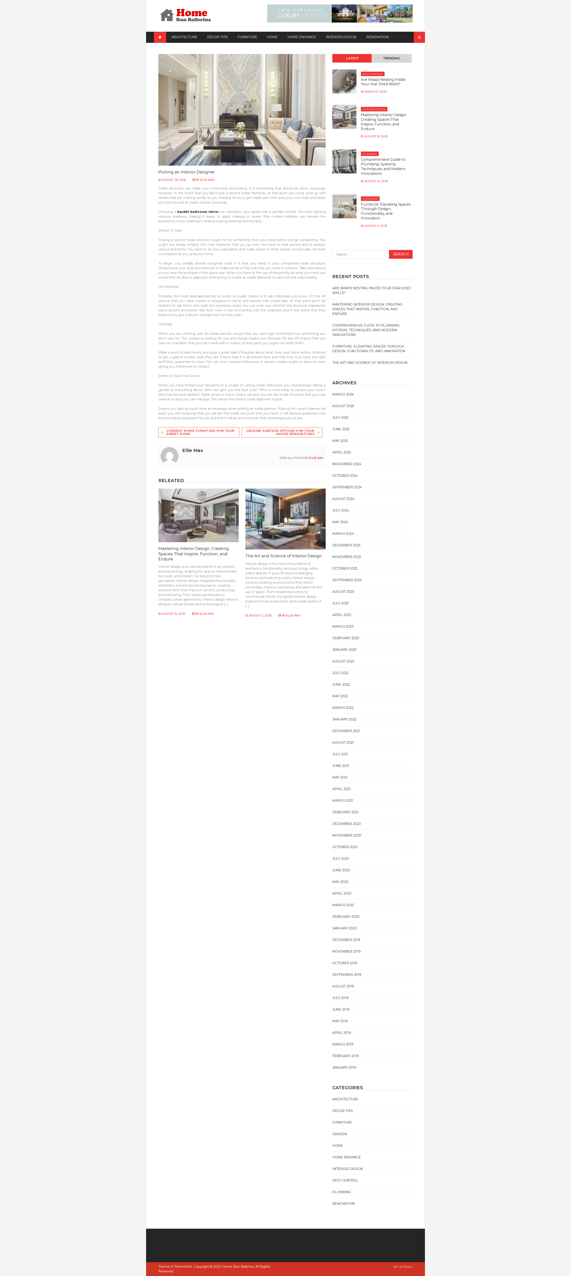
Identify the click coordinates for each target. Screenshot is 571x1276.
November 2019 (346, 951)
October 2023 (344, 568)
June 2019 (341, 1009)
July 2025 (340, 418)
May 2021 (340, 777)
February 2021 (345, 812)
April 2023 (341, 615)
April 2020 (342, 893)
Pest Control (372, 74)
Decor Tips (217, 37)
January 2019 (344, 1068)
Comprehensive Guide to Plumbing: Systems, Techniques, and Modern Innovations (383, 166)
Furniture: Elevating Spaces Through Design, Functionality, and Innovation (385, 211)
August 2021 (343, 743)
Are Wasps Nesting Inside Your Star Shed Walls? (383, 81)
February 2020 (346, 917)
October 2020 (345, 847)
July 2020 (340, 859)
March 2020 (343, 905)
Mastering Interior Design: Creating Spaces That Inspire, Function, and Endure (193, 554)
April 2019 (341, 1033)
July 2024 (340, 510)
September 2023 (347, 580)
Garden (339, 1134)
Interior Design (341, 37)
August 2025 (343, 406)
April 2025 (341, 452)
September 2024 (347, 487)
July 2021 (340, 754)
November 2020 (346, 835)
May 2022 (340, 696)
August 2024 (343, 499)
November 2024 (346, 464)
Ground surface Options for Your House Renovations (280, 432)
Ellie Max (207, 179)
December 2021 (346, 731)
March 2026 (343, 394)
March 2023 (343, 626)
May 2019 (340, 1021)
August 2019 (343, 986)
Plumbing (369, 154)
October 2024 (345, 476)
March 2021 (342, 801)
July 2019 (340, 998)
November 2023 (346, 557)
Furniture (247, 37)
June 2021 (340, 766)
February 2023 (345, 638)
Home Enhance (302, 37)
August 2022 (343, 661)
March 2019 (342, 1044)
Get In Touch (403, 1266)
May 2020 (340, 882)
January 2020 (344, 928)
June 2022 (341, 685)
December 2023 (346, 545)
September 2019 (346, 975)
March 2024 (343, 534)
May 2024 (340, 522)
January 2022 (344, 719)
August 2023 (343, 592)
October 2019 (344, 963)
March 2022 (343, 708)
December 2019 (346, 940)
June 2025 (341, 429)
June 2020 (341, 870)
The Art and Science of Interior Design (283, 556)
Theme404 (183, 1267)
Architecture (184, 37)
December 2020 (346, 824)
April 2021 (341, 789)
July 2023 (340, 603)
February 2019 (345, 1056)
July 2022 (340, 673)
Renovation (377, 37)
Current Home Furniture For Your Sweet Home (200, 432)
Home (272, 37)
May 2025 (340, 441)
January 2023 (344, 650)
